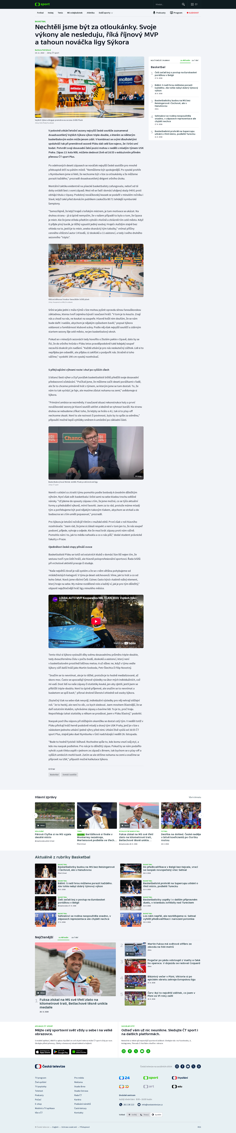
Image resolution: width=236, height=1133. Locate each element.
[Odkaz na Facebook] (130, 1051)
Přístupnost (85, 1127)
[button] (96, 453)
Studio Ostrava (81, 1090)
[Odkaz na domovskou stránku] (46, 4)
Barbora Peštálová (43, 50)
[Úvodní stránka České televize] (50, 1066)
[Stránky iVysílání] (180, 1078)
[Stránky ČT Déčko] (124, 1087)
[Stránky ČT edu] (177, 1087)
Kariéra (77, 1099)
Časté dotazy (80, 1108)
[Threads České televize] (199, 1066)
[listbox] (144, 1114)
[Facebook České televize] (182, 1066)
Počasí (38, 1099)
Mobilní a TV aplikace (45, 1108)
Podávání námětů (82, 1104)
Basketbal (40, 21)
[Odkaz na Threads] (148, 1051)
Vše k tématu (195, 797)
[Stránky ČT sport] (150, 1078)
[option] (132, 1115)
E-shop (38, 1104)
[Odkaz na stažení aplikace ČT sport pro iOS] (43, 1051)
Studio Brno (79, 1086)
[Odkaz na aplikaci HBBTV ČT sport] (79, 1051)
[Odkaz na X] (136, 1051)
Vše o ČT (39, 1112)
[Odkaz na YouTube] (142, 1051)
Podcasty (39, 1095)
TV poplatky (40, 1086)
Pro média (79, 1077)
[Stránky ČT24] (124, 1078)
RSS (199, 1127)
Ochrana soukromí (69, 1127)
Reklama (78, 1082)
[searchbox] (168, 4)
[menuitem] (40, 12)
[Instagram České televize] (177, 1066)
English (55, 1127)
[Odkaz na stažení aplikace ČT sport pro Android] (61, 1051)
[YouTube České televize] (188, 1066)
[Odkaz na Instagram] (123, 1051)
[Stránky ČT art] (148, 1087)
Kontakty (78, 1112)
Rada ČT (78, 1095)
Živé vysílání (40, 1082)
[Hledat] (183, 4)
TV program (40, 1077)
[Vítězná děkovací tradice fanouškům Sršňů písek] (96, 270)
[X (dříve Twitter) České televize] (193, 1066)
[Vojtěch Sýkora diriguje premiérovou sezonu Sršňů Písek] (89, 87)
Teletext (39, 1090)
